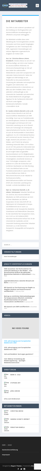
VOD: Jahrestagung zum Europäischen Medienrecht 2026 (17, 342)
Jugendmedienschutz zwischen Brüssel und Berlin (19, 282)
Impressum (6, 455)
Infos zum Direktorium (12, 399)
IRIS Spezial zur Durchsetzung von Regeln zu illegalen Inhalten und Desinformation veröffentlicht (19, 289)
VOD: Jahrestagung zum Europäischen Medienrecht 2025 (17, 348)
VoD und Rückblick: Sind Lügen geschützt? (18, 354)
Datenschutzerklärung (10, 450)
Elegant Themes (16, 466)
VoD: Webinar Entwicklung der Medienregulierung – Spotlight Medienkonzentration (14, 360)
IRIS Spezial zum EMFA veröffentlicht (16, 307)
